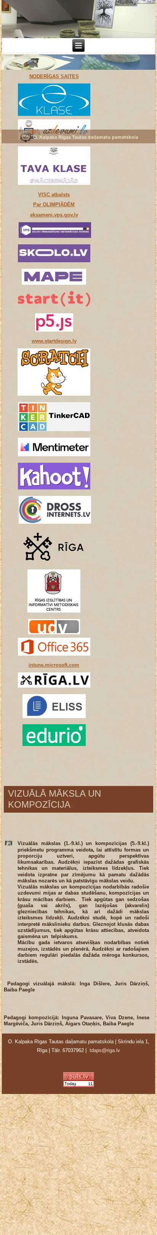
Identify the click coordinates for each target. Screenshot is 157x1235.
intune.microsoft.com (54, 665)
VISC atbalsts (54, 194)
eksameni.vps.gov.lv (54, 215)
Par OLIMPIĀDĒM (54, 204)
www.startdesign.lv (54, 341)
